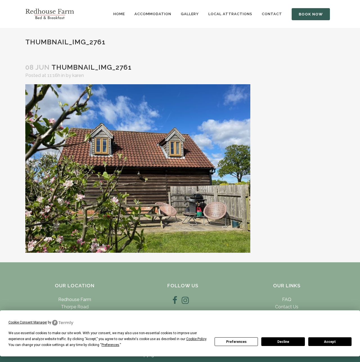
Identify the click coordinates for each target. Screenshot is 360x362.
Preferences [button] (110, 345)
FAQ (286, 299)
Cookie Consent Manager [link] (27, 322)
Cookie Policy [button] (196, 339)
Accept (330, 342)
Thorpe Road (75, 306)
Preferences (236, 342)
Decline (283, 342)
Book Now (311, 14)
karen (78, 75)
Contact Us (286, 306)
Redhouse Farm (74, 299)
